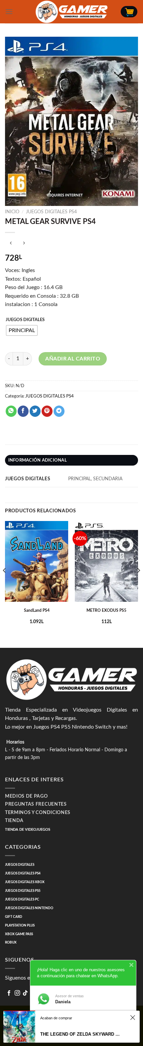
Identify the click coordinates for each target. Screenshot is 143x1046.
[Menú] (9, 11)
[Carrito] (129, 11)
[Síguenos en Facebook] (9, 993)
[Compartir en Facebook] (23, 411)
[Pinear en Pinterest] (47, 411)
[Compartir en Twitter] (35, 411)
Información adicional (37, 460)
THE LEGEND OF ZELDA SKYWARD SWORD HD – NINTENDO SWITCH (81, 1034)
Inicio (12, 212)
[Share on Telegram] (59, 411)
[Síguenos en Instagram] (17, 993)
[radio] (21, 330)
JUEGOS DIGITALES (25, 320)
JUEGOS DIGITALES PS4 (51, 212)
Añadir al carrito (72, 358)
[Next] (138, 583)
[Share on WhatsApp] (11, 411)
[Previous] (4, 583)
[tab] (71, 460)
